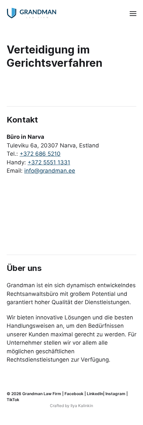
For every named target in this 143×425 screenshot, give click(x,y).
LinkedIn (95, 393)
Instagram (115, 393)
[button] (133, 13)
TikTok (13, 399)
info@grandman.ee (49, 170)
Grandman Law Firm (41, 393)
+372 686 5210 (40, 153)
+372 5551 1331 (49, 162)
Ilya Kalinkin (82, 405)
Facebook (74, 393)
